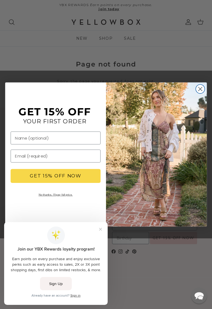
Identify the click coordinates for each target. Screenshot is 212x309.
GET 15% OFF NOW (55, 176)
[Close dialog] (200, 89)
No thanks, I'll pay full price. (56, 194)
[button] (199, 295)
